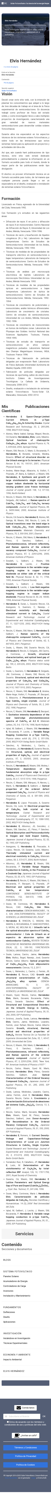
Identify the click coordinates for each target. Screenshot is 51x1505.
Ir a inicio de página (11, 67)
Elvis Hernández (13, 1371)
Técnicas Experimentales (15, 1343)
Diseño (6, 1317)
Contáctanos (27, 1407)
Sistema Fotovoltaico (17, 1271)
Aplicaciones (9, 1322)
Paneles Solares (11, 1276)
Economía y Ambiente (16, 1354)
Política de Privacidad (25, 1456)
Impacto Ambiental (12, 1359)
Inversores (8, 1291)
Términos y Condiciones (25, 1447)
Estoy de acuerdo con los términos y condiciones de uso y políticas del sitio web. (25, 1423)
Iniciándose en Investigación (16, 1338)
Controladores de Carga (14, 1286)
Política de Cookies (25, 1465)
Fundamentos (12, 1307)
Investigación (12, 1333)
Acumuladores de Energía (15, 1281)
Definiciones (9, 1312)
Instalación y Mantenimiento (16, 1295)
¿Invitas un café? (28, 1435)
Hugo (33, 1478)
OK (44, 1416)
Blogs (7, 1260)
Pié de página (9, 83)
